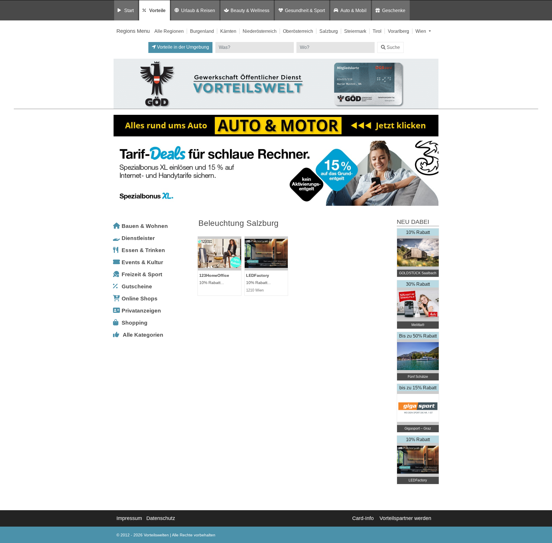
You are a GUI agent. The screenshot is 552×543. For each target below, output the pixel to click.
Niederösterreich (260, 31)
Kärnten (228, 31)
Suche (393, 47)
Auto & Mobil (353, 10)
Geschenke (393, 10)
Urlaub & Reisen (198, 10)
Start (129, 10)
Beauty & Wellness (250, 10)
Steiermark (355, 31)
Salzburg (328, 31)
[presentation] (119, 173)
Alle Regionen (169, 31)
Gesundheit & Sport (305, 10)
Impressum (129, 518)
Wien (421, 31)
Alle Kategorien (143, 335)
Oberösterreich (298, 31)
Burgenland (202, 31)
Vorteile (157, 10)
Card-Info (363, 518)
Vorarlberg (398, 31)
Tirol (377, 31)
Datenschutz (160, 518)
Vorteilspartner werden (405, 518)
